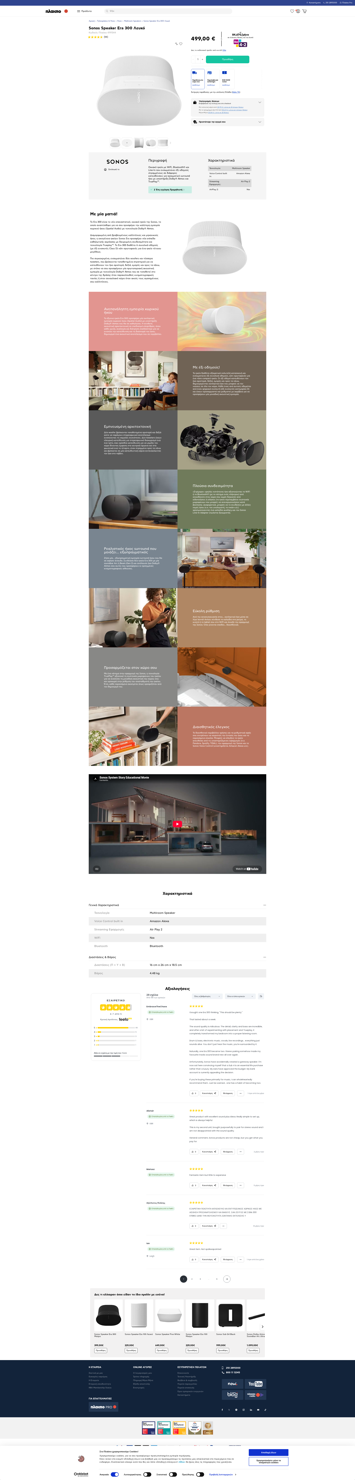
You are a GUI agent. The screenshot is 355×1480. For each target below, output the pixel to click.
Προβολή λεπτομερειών (221, 1474)
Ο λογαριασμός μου (142, 1373)
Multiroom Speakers (132, 21)
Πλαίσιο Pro (347, 3)
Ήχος (119, 21)
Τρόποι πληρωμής (141, 1377)
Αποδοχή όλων (268, 1452)
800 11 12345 (233, 1372)
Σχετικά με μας (96, 1373)
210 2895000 (233, 1368)
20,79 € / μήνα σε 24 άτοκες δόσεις (230, 107)
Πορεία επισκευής (186, 1388)
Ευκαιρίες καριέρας (98, 1377)
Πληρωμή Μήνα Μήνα (143, 1380)
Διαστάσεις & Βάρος (177, 957)
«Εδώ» (181, 1462)
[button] (92, 1326)
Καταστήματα (314, 3)
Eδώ (224, 50)
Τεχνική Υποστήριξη (187, 1377)
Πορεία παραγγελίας (187, 1384)
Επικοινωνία (183, 1373)
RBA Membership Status (100, 1388)
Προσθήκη (227, 59)
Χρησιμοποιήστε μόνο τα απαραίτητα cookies (268, 1461)
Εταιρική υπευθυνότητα (100, 1384)
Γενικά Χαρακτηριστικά (177, 905)
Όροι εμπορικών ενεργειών (190, 1391)
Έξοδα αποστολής (141, 1384)
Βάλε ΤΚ (236, 92)
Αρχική (92, 21)
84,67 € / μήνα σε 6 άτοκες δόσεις (235, 110)
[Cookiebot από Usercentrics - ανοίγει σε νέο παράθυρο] (81, 1475)
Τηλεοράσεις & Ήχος (106, 21)
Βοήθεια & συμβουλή (187, 1380)
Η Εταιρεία (94, 1380)
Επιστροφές (138, 1388)
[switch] (147, 1474)
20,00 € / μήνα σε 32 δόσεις (218, 112)
